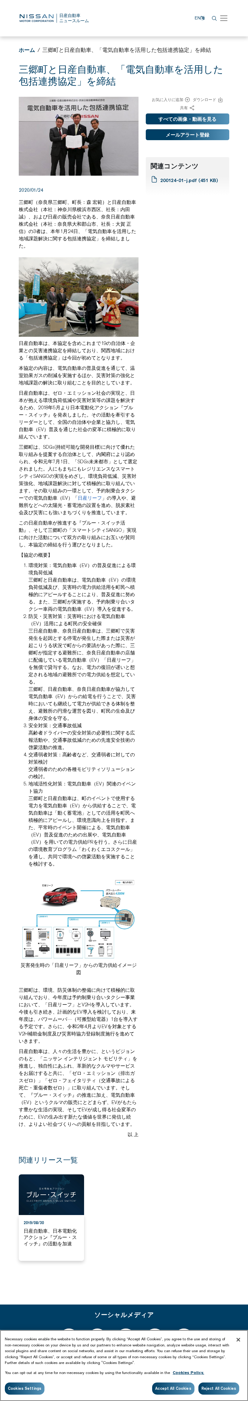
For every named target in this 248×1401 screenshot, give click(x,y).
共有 (184, 107)
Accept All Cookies (173, 1388)
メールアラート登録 (187, 135)
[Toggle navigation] (223, 18)
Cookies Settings (24, 1388)
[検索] (213, 18)
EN (198, 18)
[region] (124, 1365)
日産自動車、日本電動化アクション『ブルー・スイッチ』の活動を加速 (50, 1237)
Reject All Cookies (218, 1388)
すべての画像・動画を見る (187, 119)
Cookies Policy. (188, 1372)
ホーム (27, 49)
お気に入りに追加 (167, 99)
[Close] (238, 1339)
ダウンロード (204, 99)
